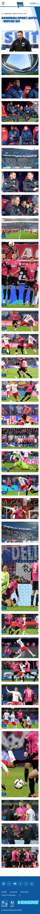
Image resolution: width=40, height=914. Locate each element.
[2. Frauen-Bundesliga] (12, 904)
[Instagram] (9, 884)
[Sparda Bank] (33, 3)
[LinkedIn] (32, 884)
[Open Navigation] (3, 3)
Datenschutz (24, 892)
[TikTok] (20, 884)
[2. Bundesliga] (4, 904)
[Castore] (38, 3)
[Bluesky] (3, 884)
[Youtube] (15, 884)
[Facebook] (26, 884)
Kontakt (4, 892)
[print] (20, 895)
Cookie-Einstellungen (8, 895)
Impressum (13, 892)
